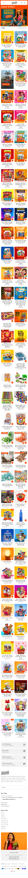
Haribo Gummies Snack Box (21, 637)
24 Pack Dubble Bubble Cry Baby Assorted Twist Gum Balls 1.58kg (7, 407)
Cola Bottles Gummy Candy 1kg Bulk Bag (21, 466)
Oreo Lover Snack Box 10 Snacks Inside (7, 543)
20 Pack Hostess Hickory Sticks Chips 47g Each (21, 345)
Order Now (5, 84)
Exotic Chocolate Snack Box (20, 618)
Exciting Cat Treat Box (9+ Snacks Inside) (7, 65)
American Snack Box (7, 636)
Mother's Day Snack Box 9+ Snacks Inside (7, 505)
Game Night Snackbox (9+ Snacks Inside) (7, 222)
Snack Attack (7, 864)
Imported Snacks (4, 822)
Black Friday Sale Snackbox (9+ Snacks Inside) (7, 184)
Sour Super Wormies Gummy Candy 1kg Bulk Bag (21, 485)
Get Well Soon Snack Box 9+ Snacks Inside (7, 676)
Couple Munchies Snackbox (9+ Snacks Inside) (7, 125)
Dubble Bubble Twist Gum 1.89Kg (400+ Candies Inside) (21, 406)
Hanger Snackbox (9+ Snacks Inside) (7, 46)
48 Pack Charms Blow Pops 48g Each (7, 427)
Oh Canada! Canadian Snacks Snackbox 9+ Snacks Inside (20, 714)
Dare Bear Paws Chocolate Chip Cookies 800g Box (7, 325)
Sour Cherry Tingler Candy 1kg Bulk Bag (7, 466)
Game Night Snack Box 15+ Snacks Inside (20, 600)
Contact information (22, 866)
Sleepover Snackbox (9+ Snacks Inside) (21, 222)
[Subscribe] (25, 787)
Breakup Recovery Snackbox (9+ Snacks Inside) (7, 282)
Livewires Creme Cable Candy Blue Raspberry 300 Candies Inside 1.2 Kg (20, 365)
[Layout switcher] (2, 28)
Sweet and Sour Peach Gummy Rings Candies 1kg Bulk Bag (20, 446)
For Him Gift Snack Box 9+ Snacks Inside (7, 656)
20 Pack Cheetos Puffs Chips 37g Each (20, 324)
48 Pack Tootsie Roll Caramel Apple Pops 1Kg (21, 386)
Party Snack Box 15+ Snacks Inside (21, 543)
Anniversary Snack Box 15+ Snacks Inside (7, 581)
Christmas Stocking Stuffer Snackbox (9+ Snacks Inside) (7, 242)
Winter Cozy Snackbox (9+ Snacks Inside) (20, 46)
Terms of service (6, 866)
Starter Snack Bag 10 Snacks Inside (7, 733)
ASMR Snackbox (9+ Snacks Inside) (7, 261)
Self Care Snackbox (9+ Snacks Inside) (7, 145)
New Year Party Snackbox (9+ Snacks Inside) (20, 262)
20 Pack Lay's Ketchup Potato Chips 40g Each (7, 345)
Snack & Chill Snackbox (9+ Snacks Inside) (20, 125)
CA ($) (13, 871)
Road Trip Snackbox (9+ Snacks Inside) (21, 204)
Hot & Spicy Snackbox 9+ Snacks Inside (20, 695)
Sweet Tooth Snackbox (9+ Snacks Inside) (20, 84)
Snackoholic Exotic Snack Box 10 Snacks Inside (21, 734)
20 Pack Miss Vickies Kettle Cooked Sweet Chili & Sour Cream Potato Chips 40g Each (20, 303)
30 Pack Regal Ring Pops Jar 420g (21, 427)
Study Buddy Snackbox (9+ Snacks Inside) (20, 241)
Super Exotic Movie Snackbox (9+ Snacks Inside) (7, 105)
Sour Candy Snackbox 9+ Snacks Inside (7, 713)
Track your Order (5, 824)
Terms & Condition (5, 806)
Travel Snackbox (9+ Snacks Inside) (21, 145)
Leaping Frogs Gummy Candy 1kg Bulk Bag (7, 446)
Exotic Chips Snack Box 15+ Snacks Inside (7, 600)
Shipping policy (14, 866)
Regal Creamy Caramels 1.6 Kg (7, 386)
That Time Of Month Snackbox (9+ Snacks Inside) (20, 105)
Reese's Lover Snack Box (7, 618)
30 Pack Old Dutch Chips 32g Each (7, 364)
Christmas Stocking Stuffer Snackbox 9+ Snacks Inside (7, 302)
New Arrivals (13, 858)
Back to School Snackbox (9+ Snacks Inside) (20, 65)
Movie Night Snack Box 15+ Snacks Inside (20, 562)
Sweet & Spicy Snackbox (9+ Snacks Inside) (20, 282)
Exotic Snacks (4, 819)
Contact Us (3, 828)
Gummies (3, 817)
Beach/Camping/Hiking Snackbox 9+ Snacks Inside (7, 524)
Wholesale (3, 826)
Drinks (2, 813)
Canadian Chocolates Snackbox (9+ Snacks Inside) (20, 184)
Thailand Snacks (4, 820)
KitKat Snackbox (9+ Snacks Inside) (7, 204)
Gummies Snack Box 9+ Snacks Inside (21, 676)
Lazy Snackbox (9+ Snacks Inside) (20, 164)
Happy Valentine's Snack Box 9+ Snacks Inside (20, 656)
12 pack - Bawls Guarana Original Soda (20, 524)
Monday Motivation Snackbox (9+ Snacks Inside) (7, 164)
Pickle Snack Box (7, 561)
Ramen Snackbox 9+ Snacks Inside (21, 505)
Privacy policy (4, 802)
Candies (3, 815)
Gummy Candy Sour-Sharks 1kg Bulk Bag (7, 485)
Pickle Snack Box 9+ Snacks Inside (7, 695)
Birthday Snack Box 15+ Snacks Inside (21, 581)
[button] (3, 2)
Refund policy (4, 804)
